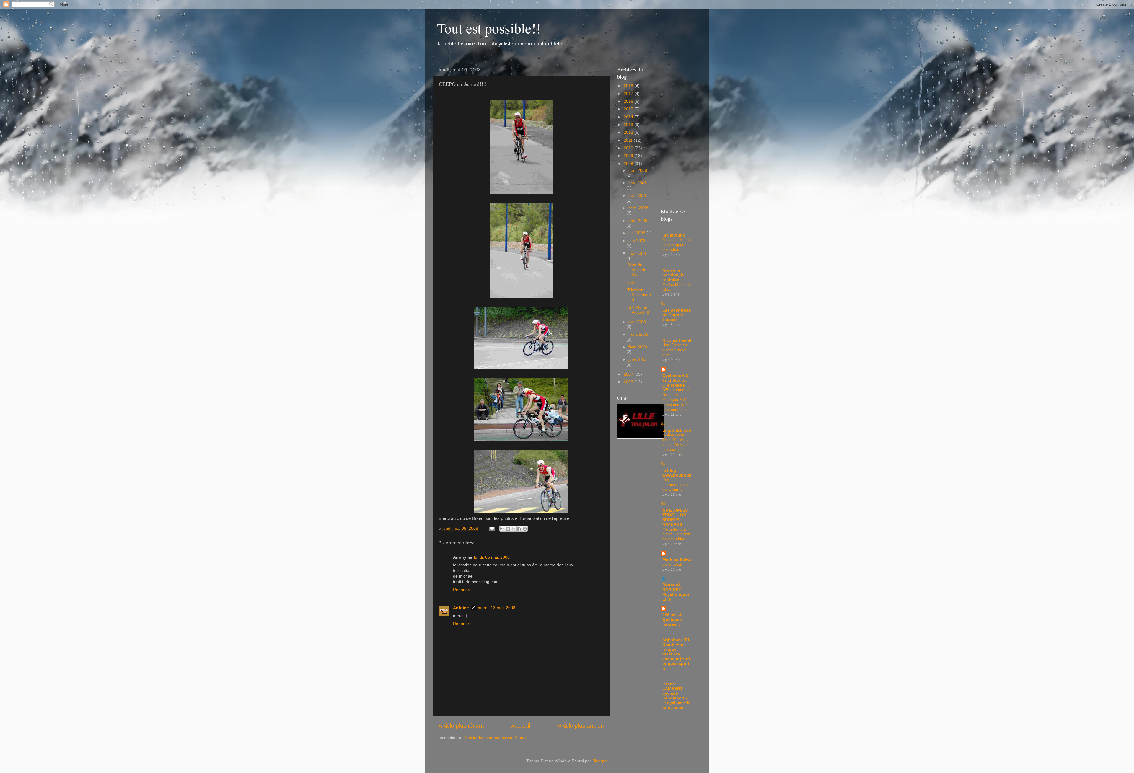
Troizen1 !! (671, 319)
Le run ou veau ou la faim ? (675, 487)
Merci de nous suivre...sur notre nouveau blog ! (676, 534)
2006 (629, 382)
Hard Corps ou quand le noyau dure (675, 350)
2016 (629, 101)
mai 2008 (637, 253)
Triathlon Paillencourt (639, 295)
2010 (629, 148)
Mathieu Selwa (677, 559)
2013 (629, 125)
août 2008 (637, 220)
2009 (629, 156)
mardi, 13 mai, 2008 (496, 608)
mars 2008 (638, 334)
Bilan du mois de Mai (636, 270)
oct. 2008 (637, 195)
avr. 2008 (637, 322)
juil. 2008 (637, 233)
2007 (629, 374)
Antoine (461, 608)
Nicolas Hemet (676, 340)
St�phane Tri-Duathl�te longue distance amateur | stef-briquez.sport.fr (676, 654)
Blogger (599, 761)
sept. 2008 (638, 208)
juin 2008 (637, 241)
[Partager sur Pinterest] (525, 529)
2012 (629, 132)
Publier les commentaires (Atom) (495, 738)
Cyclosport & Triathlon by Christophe (675, 380)
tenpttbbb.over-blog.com (676, 432)
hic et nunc (673, 235)
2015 (629, 109)
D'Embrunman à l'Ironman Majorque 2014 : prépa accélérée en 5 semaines (676, 400)
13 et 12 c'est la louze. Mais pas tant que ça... (676, 445)
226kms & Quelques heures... (672, 620)
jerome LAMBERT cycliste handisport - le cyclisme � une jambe (676, 696)
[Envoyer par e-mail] (502, 529)
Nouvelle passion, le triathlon (673, 275)
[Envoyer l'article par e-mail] (491, 528)
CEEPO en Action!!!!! (638, 309)
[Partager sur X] (514, 529)
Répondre (462, 590)
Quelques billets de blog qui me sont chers (676, 245)
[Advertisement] (677, 726)
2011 (629, 140)
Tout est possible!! (489, 27)
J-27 (631, 282)
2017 (629, 94)
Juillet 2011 (672, 564)
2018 (629, 86)
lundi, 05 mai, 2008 (492, 557)
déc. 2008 (637, 170)
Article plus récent (461, 726)
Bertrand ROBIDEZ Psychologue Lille (675, 592)
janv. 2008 (638, 359)
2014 (629, 117)
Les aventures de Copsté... (676, 312)
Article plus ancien (581, 726)
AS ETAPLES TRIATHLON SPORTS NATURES (675, 517)
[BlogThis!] (508, 529)
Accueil (520, 726)
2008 (629, 164)
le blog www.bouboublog (677, 475)
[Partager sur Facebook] (519, 529)
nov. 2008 (637, 183)
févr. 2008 (637, 347)
